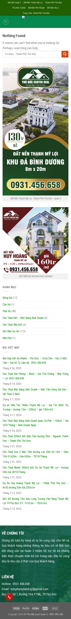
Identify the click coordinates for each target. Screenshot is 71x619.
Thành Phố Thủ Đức (53, 2)
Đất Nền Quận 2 (14, 2)
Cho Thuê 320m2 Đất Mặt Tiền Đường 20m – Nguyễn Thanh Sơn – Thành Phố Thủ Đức (35, 438)
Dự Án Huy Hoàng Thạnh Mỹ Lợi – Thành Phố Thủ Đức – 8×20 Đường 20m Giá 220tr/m (35, 485)
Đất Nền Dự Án (11, 331)
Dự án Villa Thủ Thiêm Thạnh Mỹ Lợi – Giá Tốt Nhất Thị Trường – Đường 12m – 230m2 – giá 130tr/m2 (35, 407)
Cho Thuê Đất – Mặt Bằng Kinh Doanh (23, 318)
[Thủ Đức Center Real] (35, 22)
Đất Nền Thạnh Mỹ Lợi (32, 2)
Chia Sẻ (7, 311)
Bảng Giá (7, 297)
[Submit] (65, 54)
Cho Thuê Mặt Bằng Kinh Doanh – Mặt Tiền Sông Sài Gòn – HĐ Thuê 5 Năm (35, 392)
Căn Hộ (7, 304)
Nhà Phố (7, 338)
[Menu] (5, 22)
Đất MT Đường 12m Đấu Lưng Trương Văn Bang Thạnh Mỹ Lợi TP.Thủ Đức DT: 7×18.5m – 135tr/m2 (35, 501)
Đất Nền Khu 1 (53, 7)
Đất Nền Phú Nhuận (36, 7)
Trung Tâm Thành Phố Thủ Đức (36, 13)
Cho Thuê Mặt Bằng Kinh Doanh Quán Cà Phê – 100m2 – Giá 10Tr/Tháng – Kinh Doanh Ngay (35, 423)
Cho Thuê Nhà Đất (12, 324)
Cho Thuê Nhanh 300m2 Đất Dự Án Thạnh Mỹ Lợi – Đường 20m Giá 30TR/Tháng (35, 470)
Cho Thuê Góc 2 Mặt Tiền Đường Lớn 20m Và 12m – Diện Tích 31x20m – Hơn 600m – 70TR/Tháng (35, 454)
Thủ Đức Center (19, 7)
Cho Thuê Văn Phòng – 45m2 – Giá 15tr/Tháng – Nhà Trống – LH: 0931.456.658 (35, 376)
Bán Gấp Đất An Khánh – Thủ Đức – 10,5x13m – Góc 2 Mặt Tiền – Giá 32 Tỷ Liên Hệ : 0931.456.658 (35, 361)
